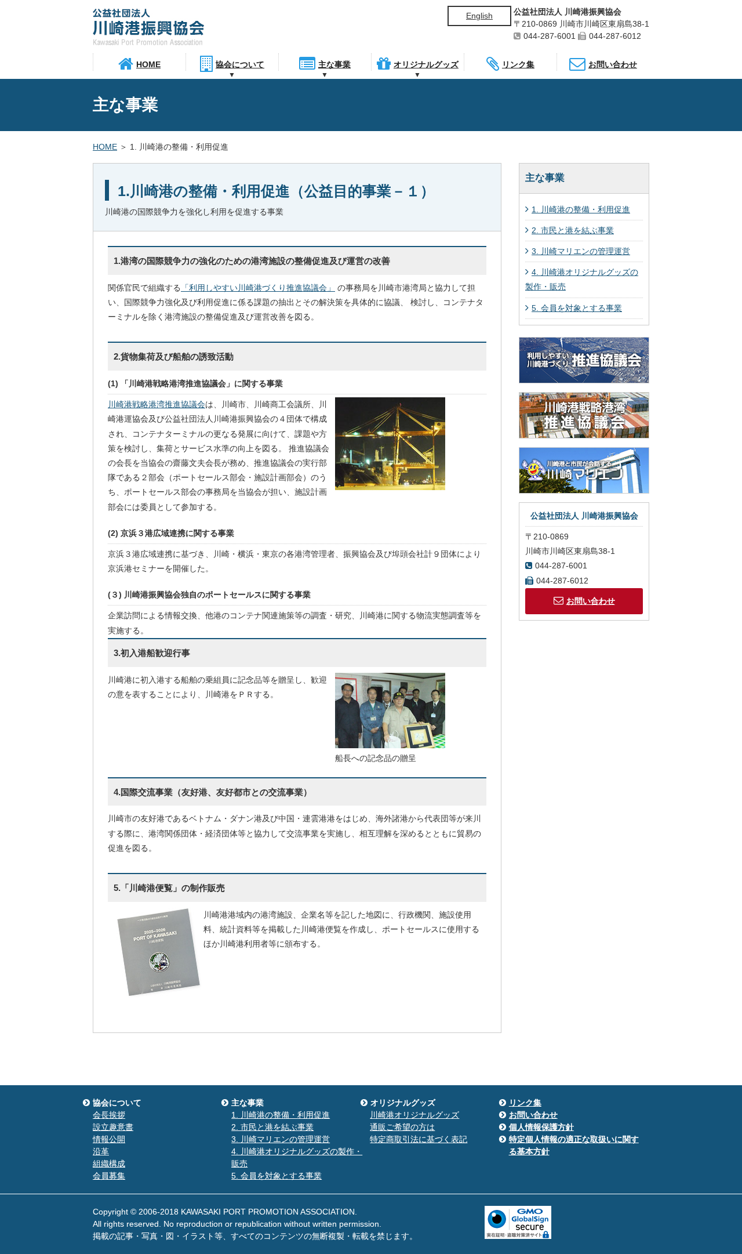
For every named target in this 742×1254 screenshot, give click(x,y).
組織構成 (109, 1163)
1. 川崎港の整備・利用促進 (581, 209)
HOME (105, 146)
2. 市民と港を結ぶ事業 (573, 230)
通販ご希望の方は (402, 1127)
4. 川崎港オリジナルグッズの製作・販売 (581, 279)
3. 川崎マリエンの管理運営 (581, 251)
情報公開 (109, 1139)
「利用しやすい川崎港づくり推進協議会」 (258, 287)
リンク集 (525, 1102)
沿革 (101, 1151)
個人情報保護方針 (541, 1127)
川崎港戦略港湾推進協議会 (156, 404)
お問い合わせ (590, 601)
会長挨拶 (109, 1114)
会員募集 (109, 1175)
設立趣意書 (113, 1127)
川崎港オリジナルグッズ (414, 1114)
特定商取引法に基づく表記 (418, 1139)
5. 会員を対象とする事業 (577, 308)
